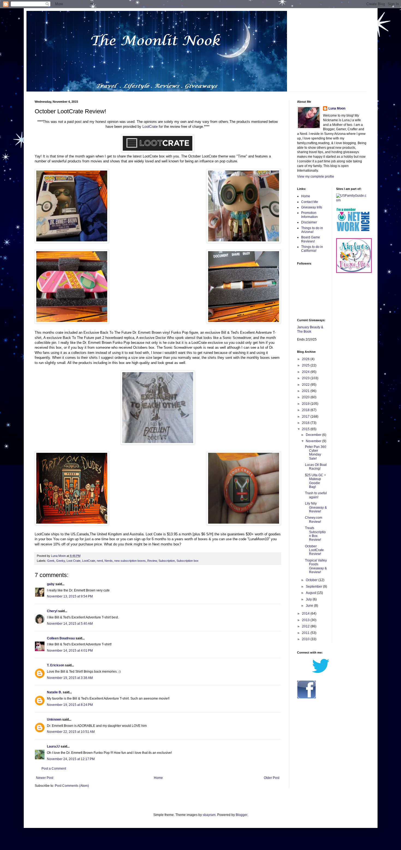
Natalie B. (54, 692)
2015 (306, 429)
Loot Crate (73, 560)
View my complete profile (315, 176)
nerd (100, 560)
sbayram (209, 815)
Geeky (60, 560)
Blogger (241, 815)
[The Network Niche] (353, 236)
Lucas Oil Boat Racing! (316, 466)
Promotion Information (309, 214)
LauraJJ (53, 746)
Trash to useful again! (316, 495)
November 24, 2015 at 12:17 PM (71, 759)
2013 (306, 620)
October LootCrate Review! (314, 550)
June (310, 606)
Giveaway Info (311, 207)
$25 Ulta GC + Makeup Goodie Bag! (315, 481)
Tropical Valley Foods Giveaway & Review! (316, 566)
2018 (306, 410)
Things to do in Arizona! (312, 230)
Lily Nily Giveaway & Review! (316, 507)
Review (152, 560)
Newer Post (44, 778)
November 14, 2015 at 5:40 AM (70, 624)
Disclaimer (309, 222)
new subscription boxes (130, 560)
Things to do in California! (312, 249)
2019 (306, 404)
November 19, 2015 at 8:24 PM (70, 705)
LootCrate (150, 127)
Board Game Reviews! (310, 239)
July (309, 599)
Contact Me (309, 202)
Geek (51, 560)
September (314, 586)
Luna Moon (336, 108)
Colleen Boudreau (61, 638)
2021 (306, 391)
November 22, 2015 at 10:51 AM (71, 732)
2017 (306, 416)
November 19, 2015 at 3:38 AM (70, 678)
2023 (306, 378)
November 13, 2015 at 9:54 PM (70, 596)
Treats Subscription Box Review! (315, 534)
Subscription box (187, 560)
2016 (306, 423)
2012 (306, 626)
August (311, 593)
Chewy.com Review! (313, 519)
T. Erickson (55, 665)
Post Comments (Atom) (72, 786)
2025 (306, 365)
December (314, 435)
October (312, 580)
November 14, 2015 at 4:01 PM (70, 650)
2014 (306, 613)
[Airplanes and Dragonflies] (354, 272)
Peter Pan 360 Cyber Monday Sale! (315, 452)
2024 (306, 372)
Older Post (271, 778)
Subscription (166, 560)
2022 (306, 385)
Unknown (54, 719)
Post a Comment (53, 768)
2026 (306, 359)
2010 (306, 639)
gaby (51, 584)
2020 (306, 397)
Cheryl (52, 611)
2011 (306, 633)
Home (158, 778)
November (314, 441)
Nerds (108, 560)
